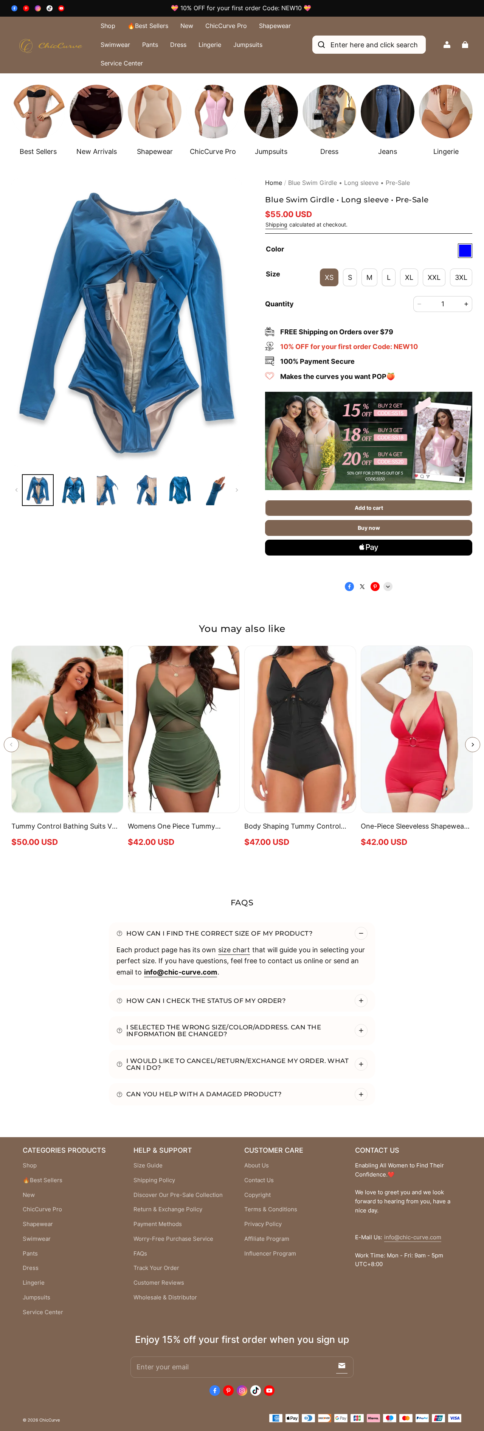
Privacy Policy (263, 1224)
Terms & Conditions (270, 1209)
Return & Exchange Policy (167, 1209)
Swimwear (115, 44)
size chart (234, 949)
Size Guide (148, 1165)
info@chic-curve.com (412, 1237)
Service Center (122, 63)
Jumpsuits (247, 44)
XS (329, 277)
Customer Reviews (158, 1282)
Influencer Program (270, 1253)
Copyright (257, 1195)
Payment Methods (157, 1224)
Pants (150, 44)
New (186, 25)
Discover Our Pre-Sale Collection (178, 1195)
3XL (461, 277)
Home (273, 182)
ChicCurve (49, 1420)
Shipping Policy (154, 1180)
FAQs (140, 1253)
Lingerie (210, 44)
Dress (178, 44)
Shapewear (275, 25)
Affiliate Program (266, 1238)
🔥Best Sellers (147, 25)
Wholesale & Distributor (165, 1297)
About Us (256, 1165)
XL (409, 277)
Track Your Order (156, 1268)
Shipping (276, 225)
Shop (108, 25)
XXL (434, 277)
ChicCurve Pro (226, 25)
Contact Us (259, 1180)
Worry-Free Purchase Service (173, 1238)
